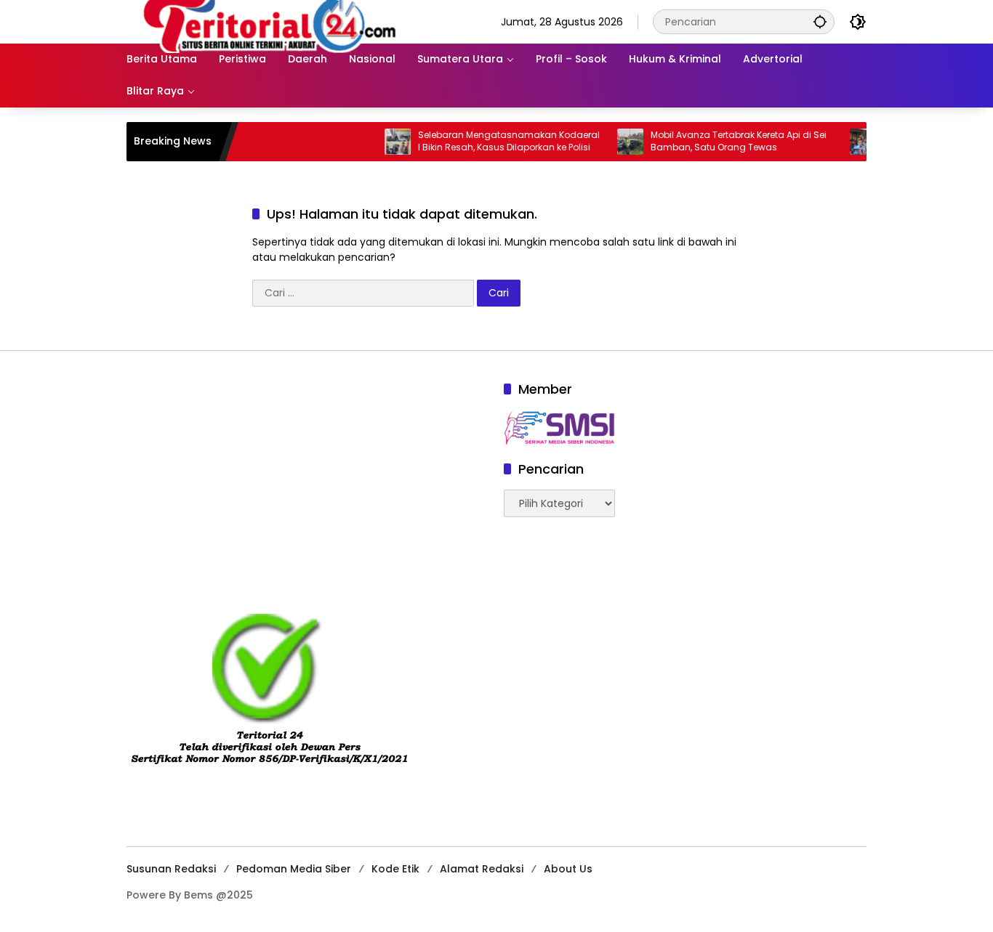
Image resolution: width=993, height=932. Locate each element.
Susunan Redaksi (171, 869)
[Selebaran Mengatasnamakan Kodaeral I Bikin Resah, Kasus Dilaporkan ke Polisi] (381, 142)
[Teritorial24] (274, 21)
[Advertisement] (307, 481)
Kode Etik (395, 869)
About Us (568, 869)
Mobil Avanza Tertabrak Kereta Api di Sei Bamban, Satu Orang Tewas (722, 141)
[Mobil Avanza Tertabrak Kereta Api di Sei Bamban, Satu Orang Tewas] (613, 142)
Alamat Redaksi (481, 869)
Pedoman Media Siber (293, 869)
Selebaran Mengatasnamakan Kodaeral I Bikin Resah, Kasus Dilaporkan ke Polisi (492, 141)
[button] (820, 21)
